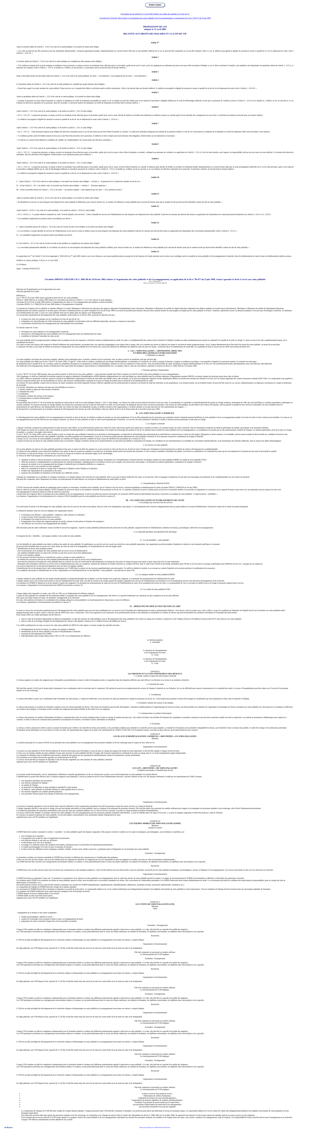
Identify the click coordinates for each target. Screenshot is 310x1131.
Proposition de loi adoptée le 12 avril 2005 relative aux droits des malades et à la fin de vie (155, 14)
